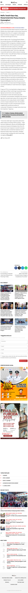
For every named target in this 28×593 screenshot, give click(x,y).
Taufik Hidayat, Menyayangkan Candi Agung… (16, 562)
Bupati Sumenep (7, 480)
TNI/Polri (8, 520)
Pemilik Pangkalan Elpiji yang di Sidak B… (16, 550)
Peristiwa (12, 548)
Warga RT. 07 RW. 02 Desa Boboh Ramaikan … (16, 516)
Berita (2, 508)
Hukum (13, 519)
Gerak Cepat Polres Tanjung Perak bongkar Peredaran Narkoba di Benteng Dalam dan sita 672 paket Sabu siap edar (7, 313)
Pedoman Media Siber (7, 577)
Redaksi (7, 582)
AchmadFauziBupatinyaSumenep (10, 483)
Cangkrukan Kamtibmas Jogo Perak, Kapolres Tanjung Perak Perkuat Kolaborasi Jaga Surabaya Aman (21, 313)
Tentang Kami (20, 582)
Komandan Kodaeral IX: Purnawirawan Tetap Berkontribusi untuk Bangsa (6, 328)
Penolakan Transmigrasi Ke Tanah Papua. (15, 544)
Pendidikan (12, 565)
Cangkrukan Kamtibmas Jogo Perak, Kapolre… (15, 529)
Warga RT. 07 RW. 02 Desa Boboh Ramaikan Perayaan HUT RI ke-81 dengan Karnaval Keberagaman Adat (21, 295)
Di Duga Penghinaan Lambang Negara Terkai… (16, 567)
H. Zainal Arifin (6, 485)
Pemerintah (8, 533)
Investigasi (14, 526)
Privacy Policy (7, 580)
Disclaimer (20, 580)
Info (11, 508)
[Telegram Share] (22, 267)
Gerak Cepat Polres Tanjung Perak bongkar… (14, 523)
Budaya (5, 508)
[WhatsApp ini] (25, 267)
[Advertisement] (14, 201)
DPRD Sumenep (6, 478)
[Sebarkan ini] (15, 267)
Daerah (8, 508)
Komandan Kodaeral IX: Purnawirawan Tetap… (15, 535)
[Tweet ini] (19, 267)
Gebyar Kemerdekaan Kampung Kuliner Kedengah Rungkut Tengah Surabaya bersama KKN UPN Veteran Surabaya (6, 296)
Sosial (12, 533)
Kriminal (20, 526)
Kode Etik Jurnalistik (20, 577)
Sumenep (5, 475)
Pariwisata (19, 508)
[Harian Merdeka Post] (14, 2)
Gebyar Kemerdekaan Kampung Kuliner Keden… (13, 510)
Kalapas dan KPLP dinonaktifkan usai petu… (16, 556)
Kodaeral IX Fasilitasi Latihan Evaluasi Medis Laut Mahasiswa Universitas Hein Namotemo (20, 329)
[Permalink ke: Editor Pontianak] (2, 23)
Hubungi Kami (14, 584)
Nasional (15, 508)
